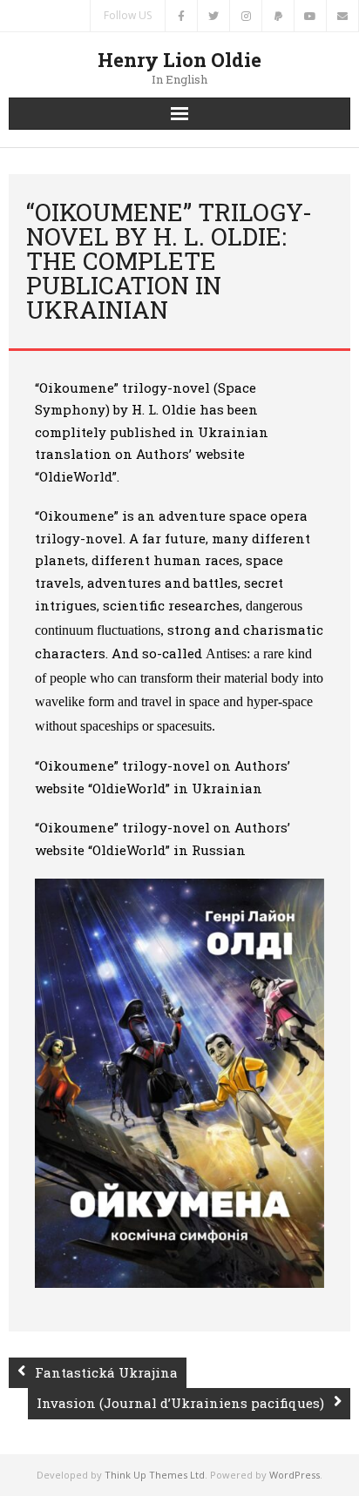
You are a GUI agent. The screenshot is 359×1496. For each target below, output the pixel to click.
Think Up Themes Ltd (155, 1474)
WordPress (294, 1474)
